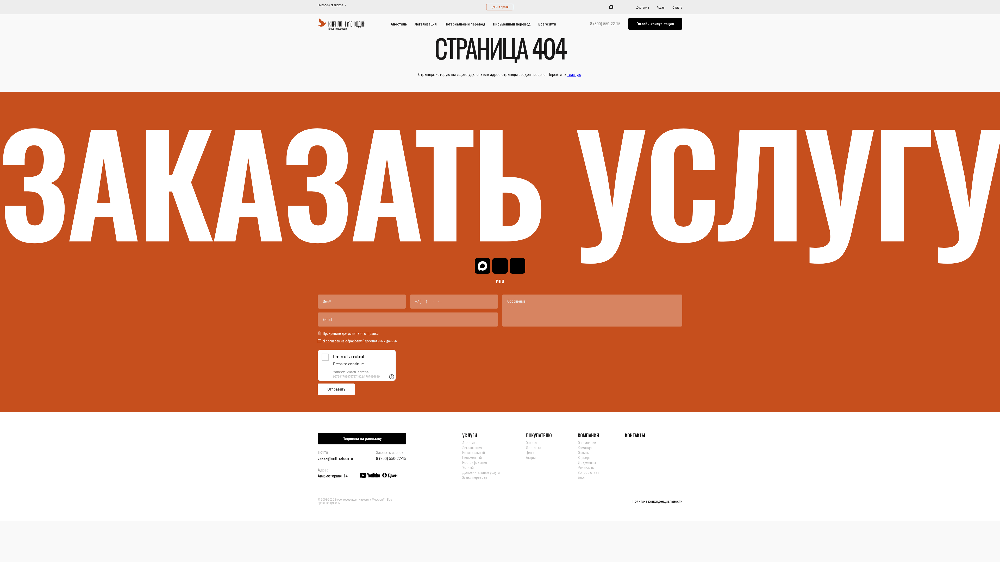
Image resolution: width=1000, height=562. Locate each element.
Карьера (584, 458)
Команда (585, 448)
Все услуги (547, 24)
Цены (530, 453)
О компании (587, 443)
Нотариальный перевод (465, 24)
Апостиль (399, 24)
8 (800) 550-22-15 (605, 24)
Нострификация (474, 463)
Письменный (472, 458)
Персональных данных (379, 341)
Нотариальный (473, 453)
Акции (661, 7)
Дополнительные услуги (481, 472)
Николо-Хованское (330, 5)
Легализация (426, 24)
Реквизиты (586, 467)
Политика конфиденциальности (657, 501)
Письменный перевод (511, 24)
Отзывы (584, 453)
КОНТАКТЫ (635, 435)
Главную (574, 74)
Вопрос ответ (588, 472)
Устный (468, 467)
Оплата (677, 7)
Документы (587, 463)
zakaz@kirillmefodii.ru (335, 458)
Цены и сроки (500, 7)
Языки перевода (475, 477)
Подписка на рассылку (362, 438)
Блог (581, 477)
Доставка (642, 7)
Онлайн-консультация (655, 24)
